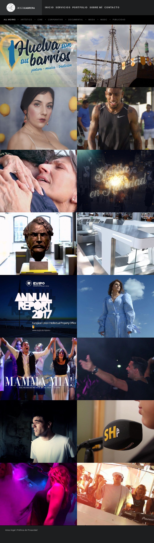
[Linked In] (82, 537)
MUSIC (103, 20)
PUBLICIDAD (119, 20)
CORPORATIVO (55, 20)
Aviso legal (10, 530)
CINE (40, 20)
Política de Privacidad (27, 530)
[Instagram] (75, 537)
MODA (91, 20)
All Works (10, 20)
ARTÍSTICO (26, 20)
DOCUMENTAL (75, 20)
